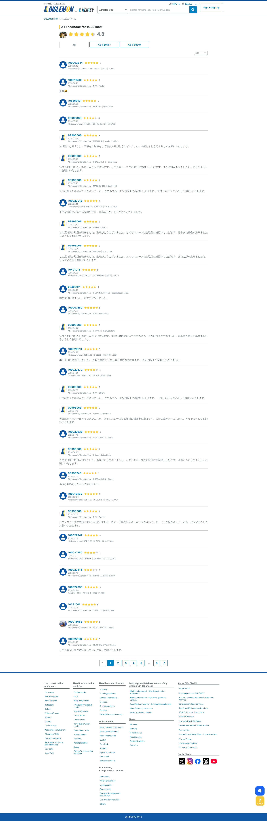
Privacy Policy (185, 739)
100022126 (75, 638)
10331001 (74, 604)
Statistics (134, 745)
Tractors (103, 689)
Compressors (105, 789)
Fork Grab (104, 744)
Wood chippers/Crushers (55, 730)
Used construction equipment (54, 684)
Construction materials (109, 800)
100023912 (75, 200)
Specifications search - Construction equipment (150, 704)
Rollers (47, 709)
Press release (136, 737)
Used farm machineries (111, 683)
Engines (103, 710)
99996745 (74, 473)
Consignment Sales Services (191, 704)
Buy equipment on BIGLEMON (191, 693)
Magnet (103, 748)
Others (103, 804)
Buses (76, 747)
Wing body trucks (81, 700)
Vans (76, 696)
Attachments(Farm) (108, 736)
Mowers (103, 702)
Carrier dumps (50, 725)
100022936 (75, 431)
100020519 (75, 349)
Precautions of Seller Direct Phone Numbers (197, 734)
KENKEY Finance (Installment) (191, 712)
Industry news (136, 733)
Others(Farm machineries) (111, 714)
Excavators (49, 692)
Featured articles (137, 741)
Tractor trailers (80, 734)
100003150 (75, 307)
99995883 (74, 118)
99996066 (75, 135)
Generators (104, 776)
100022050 (75, 587)
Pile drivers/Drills (51, 734)
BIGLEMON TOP (51, 19)
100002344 (75, 62)
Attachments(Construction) (111, 727)
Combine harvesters (108, 698)
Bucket (103, 740)
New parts (48, 749)
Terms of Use (184, 730)
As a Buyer (134, 44)
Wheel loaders (50, 700)
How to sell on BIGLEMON (190, 721)
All (74, 44)
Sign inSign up (211, 7)
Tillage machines (107, 706)
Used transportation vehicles (84, 684)
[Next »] (164, 663)
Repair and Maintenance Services (193, 708)
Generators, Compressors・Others (111, 769)
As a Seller (104, 44)
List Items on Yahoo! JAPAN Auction (194, 725)
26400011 (74, 286)
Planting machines (108, 693)
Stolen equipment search (140, 712)
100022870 (75, 369)
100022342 (75, 535)
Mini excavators (51, 696)
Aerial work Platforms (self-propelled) (53, 743)
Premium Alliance (186, 716)
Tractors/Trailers (81, 711)
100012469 (75, 493)
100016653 (75, 621)
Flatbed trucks (80, 692)
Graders (47, 717)
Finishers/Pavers (51, 713)
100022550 (75, 552)
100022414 (75, 569)
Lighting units (105, 785)
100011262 (75, 80)
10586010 (74, 100)
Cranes (47, 721)
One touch (104, 756)
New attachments (107, 761)
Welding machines (107, 781)
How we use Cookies (188, 743)
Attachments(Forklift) (109, 731)
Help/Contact (184, 688)
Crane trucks (79, 715)
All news (133, 724)
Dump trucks (79, 719)
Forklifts (77, 738)
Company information (188, 747)
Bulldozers (49, 705)
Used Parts (49, 753)
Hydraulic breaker (107, 752)
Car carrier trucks (81, 730)
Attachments (106, 721)
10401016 (74, 269)
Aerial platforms (80, 743)
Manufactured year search (141, 708)
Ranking (133, 728)
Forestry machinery (52, 738)
